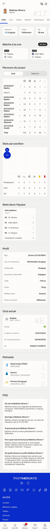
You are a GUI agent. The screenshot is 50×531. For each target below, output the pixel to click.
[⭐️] (45, 3)
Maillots (28, 20)
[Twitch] (46, 490)
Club (13, 73)
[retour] (4, 3)
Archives (6, 515)
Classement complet (13, 238)
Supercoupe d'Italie (18, 364)
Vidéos (5, 511)
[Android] (22, 483)
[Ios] (28, 483)
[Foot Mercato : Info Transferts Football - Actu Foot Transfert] (25, 478)
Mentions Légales (10, 507)
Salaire (19, 20)
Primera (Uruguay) (18, 381)
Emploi (5, 519)
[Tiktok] (40, 490)
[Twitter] (10, 490)
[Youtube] (22, 490)
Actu (11, 20)
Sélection (35, 73)
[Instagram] (16, 490)
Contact (6, 503)
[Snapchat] (34, 490)
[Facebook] (4, 490)
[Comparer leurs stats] (41, 3)
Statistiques (39, 20)
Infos (4, 20)
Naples (12, 12)
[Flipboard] (28, 490)
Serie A (7, 92)
